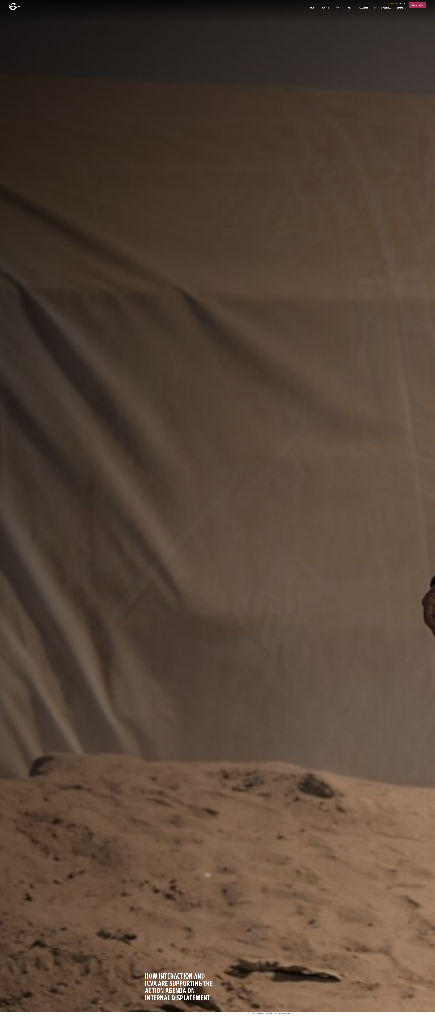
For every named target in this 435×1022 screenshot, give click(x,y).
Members (325, 7)
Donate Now (417, 5)
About (312, 7)
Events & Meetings (382, 7)
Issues (339, 7)
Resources (363, 7)
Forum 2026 (400, 3)
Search (400, 7)
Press (350, 7)
